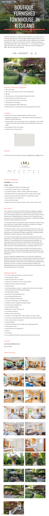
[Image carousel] (24, 72)
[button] (2, 514)
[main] (24, 17)
